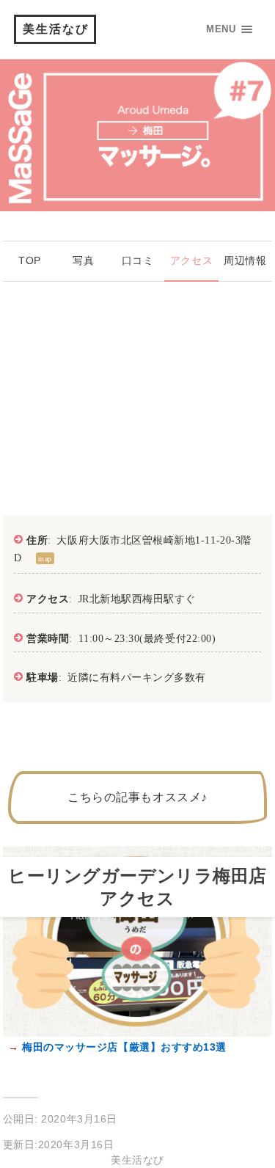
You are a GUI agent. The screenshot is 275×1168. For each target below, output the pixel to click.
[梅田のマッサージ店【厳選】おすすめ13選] (138, 1033)
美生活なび (56, 29)
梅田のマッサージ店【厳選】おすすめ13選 (123, 1047)
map (45, 558)
